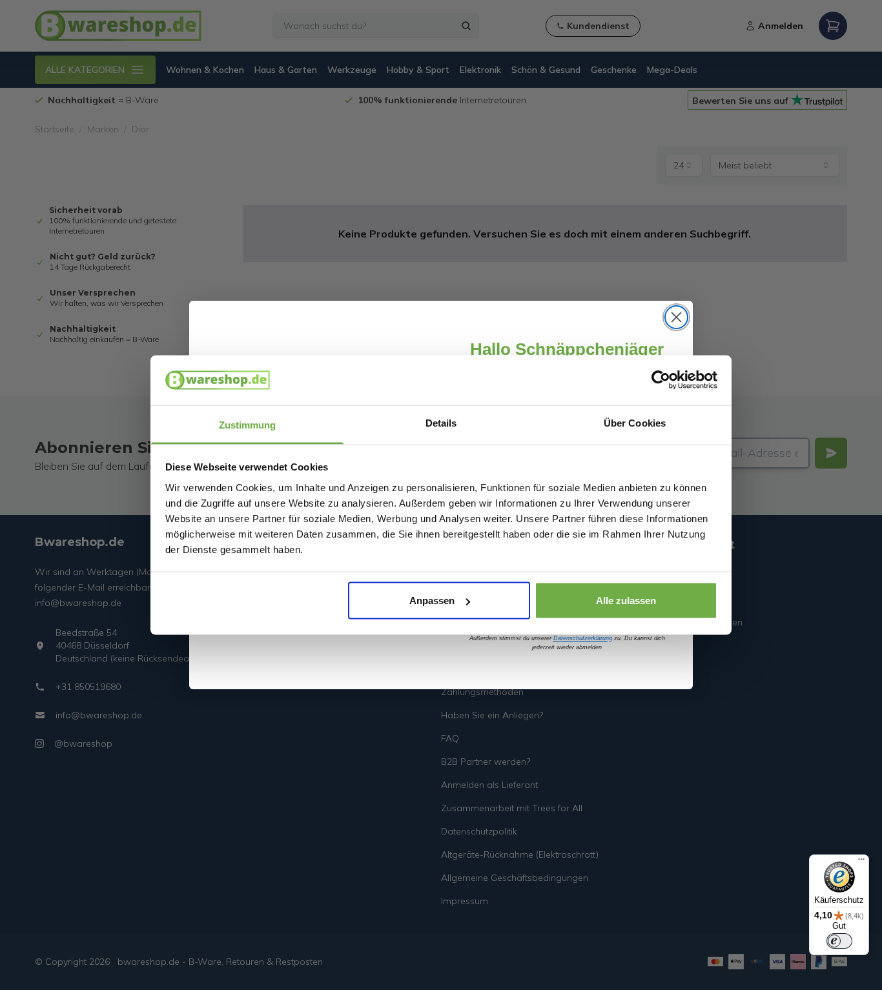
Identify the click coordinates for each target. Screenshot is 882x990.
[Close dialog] (676, 317)
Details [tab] (441, 422)
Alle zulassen (626, 600)
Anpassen (432, 600)
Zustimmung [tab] (247, 424)
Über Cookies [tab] (635, 422)
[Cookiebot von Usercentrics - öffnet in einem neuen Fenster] (660, 380)
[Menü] (861, 862)
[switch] (839, 941)
